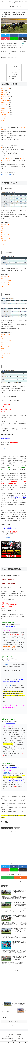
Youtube (14, 1040)
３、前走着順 (13, 76)
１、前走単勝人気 (14, 72)
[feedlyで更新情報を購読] (7, 877)
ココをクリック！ (6, 448)
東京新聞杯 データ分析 (14, 70)
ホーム (7, 1036)
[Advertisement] (14, 847)
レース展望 (11, 828)
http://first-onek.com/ (11, 661)
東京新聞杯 (17, 828)
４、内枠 (12, 78)
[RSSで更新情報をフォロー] (20, 877)
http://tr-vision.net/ (10, 723)
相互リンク (20, 1038)
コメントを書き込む (14, 1021)
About (20, 1036)
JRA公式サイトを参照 (6, 174)
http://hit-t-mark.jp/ (10, 626)
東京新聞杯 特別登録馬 (14, 69)
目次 (12, 66)
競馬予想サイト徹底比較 (7, 1038)
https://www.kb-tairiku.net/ (12, 767)
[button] (25, 481)
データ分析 (5, 828)
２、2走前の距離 (14, 74)
